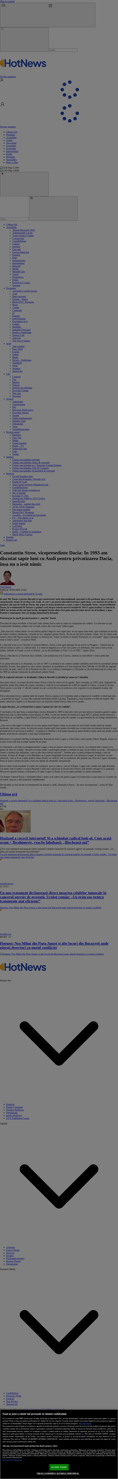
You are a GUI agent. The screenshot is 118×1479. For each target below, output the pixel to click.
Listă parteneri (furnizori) (12, 1460)
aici (82, 1434)
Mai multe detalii (85, 1423)
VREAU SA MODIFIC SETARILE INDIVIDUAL (58, 1473)
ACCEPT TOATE (59, 1467)
